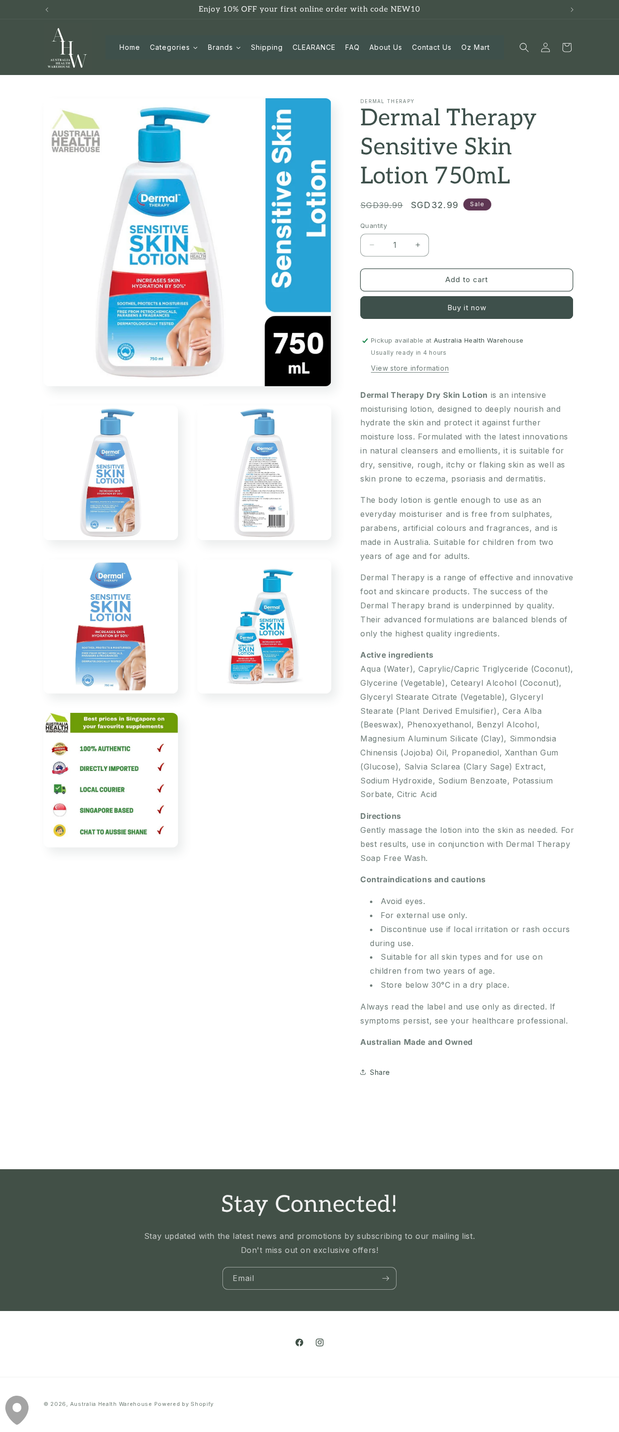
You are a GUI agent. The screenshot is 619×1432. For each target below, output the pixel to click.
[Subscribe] (385, 1278)
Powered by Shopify (184, 1404)
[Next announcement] (572, 9)
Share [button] (380, 1072)
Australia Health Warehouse (111, 1404)
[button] (524, 47)
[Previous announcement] (47, 9)
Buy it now (466, 307)
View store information (410, 368)
